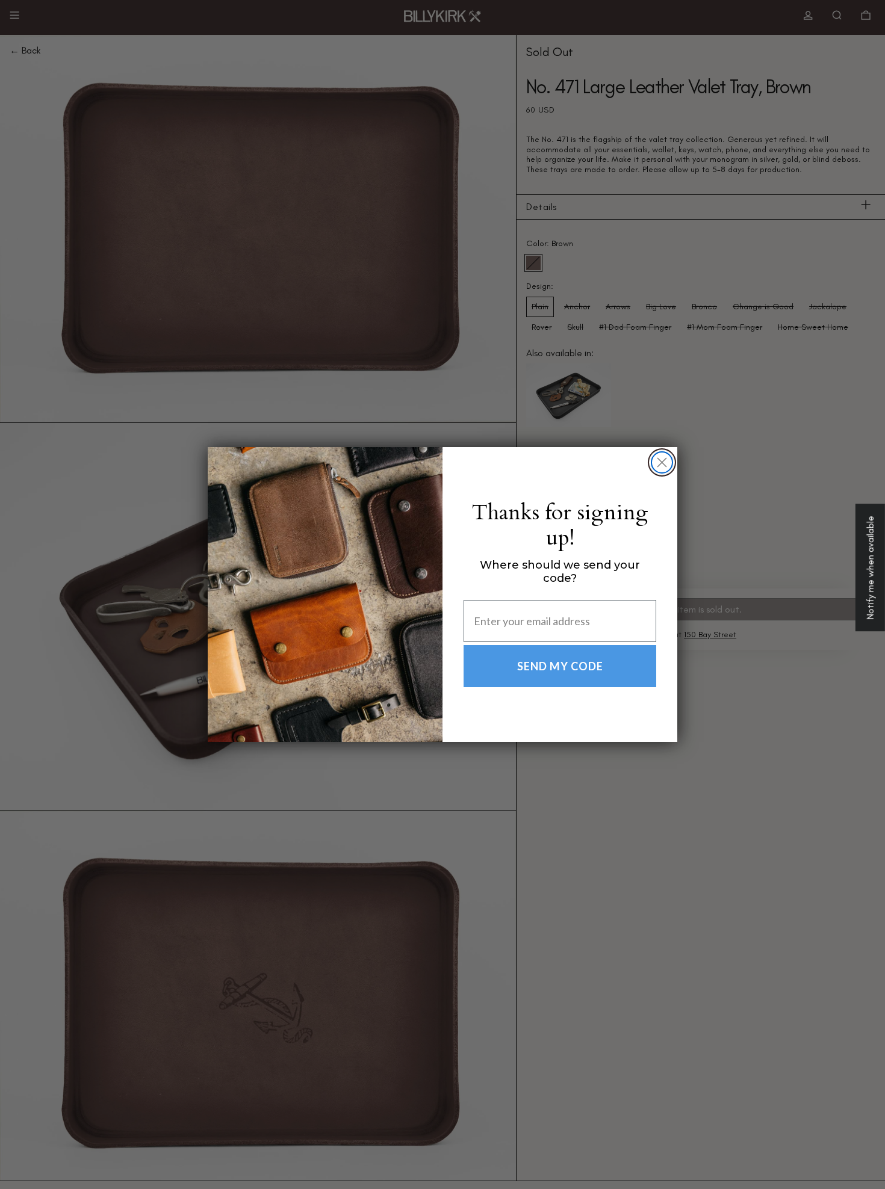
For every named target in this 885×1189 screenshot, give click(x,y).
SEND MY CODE (560, 666)
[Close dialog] (661, 462)
